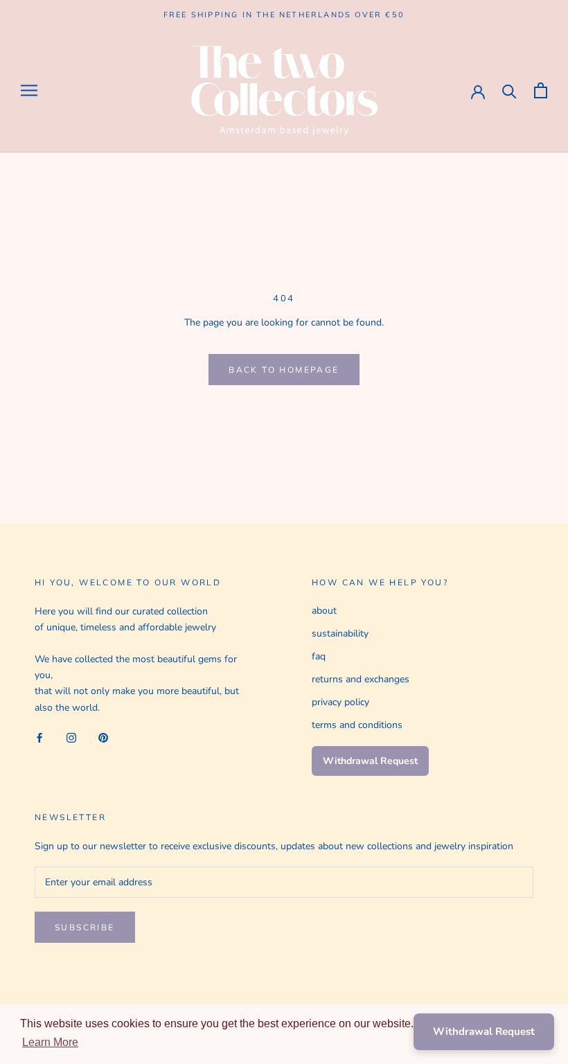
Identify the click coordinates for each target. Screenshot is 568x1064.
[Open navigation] (29, 90)
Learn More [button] (50, 1042)
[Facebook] (39, 737)
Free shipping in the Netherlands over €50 (284, 14)
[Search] (509, 90)
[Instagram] (71, 737)
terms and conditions (357, 725)
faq (319, 656)
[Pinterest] (103, 737)
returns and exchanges (360, 679)
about (324, 610)
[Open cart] (540, 90)
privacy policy (340, 702)
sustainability (340, 633)
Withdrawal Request (370, 761)
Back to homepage (284, 369)
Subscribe (85, 927)
